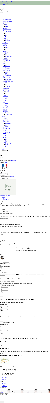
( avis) (1, 159)
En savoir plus (12, 176)
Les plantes (3, 7)
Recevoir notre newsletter (5, 3)
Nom (1, 307)
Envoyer (1, 321)
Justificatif (1, 310)
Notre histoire (3, 385)
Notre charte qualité (4, 386)
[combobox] (4, 11)
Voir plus (23, 366)
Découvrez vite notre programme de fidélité (7, 1)
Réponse (2, 291)
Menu (1, 16)
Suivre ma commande (4, 377)
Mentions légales (4, 383)
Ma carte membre (4, 379)
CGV (2, 382)
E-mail (1, 308)
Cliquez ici (2, 392)
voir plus (6, 162)
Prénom (1, 305)
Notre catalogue (4, 4)
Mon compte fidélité (4, 378)
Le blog (3, 8)
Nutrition (3, 149)
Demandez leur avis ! (13, 160)
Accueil (3, 148)
